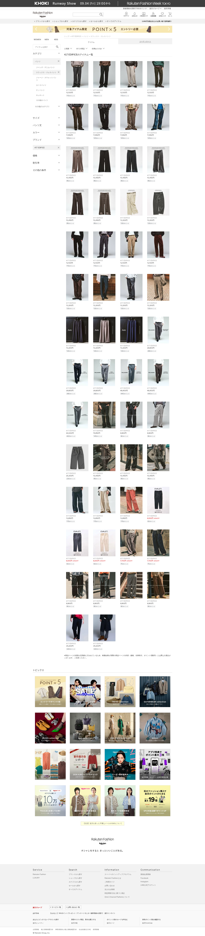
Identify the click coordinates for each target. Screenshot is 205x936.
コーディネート (145, 41)
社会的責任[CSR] (85, 929)
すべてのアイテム (75, 889)
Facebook (144, 878)
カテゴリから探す (75, 882)
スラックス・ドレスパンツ (46, 72)
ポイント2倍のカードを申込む (117, 919)
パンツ (37, 61)
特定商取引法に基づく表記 (115, 893)
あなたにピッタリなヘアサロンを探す (46, 919)
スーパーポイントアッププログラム (118, 874)
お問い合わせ (110, 886)
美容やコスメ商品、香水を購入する (83, 919)
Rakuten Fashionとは (113, 878)
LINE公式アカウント (148, 885)
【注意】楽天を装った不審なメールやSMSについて (102, 823)
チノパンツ (40, 90)
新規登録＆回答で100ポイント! (135, 8)
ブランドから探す (75, 874)
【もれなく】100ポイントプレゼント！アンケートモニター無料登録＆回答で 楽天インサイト (82, 913)
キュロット (40, 95)
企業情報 (36, 929)
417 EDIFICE (76, 36)
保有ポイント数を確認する (151, 919)
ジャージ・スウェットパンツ (46, 78)
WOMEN (37, 39)
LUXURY (36, 878)
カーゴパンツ (41, 85)
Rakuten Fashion (39, 874)
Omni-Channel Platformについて (117, 897)
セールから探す (74, 886)
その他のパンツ (42, 100)
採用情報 (96, 929)
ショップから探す (75, 878)
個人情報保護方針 (47, 929)
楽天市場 (167, 8)
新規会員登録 (146, 874)
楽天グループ (154, 8)
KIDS (56, 39)
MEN (47, 39)
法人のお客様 (110, 889)
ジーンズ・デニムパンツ (45, 67)
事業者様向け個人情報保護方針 (66, 929)
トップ (66, 36)
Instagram (144, 881)
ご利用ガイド (110, 882)
